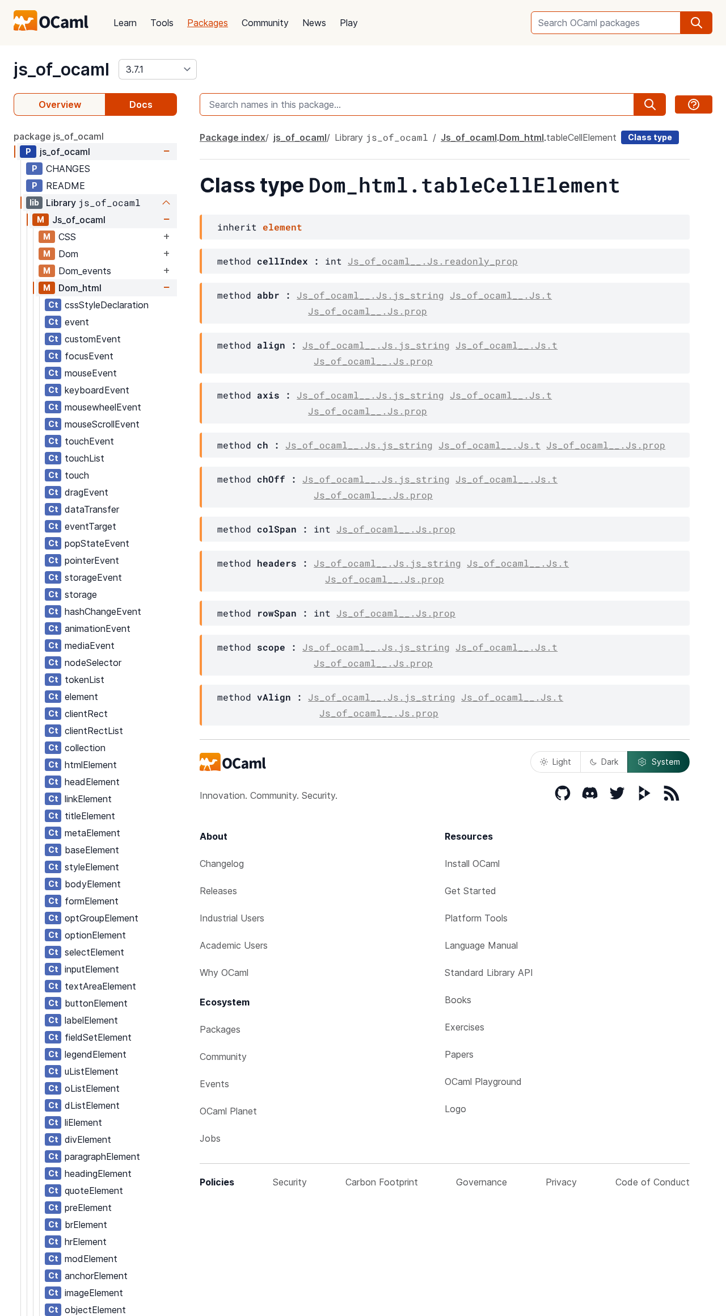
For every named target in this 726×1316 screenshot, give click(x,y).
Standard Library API (489, 972)
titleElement (90, 816)
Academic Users (234, 945)
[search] (696, 22)
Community (265, 22)
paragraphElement (102, 1156)
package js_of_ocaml (59, 136)
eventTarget (90, 526)
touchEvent (89, 441)
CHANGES (68, 168)
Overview (60, 104)
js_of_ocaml (61, 69)
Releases (218, 890)
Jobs (210, 1138)
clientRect (86, 713)
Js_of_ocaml (78, 219)
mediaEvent (90, 645)
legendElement (95, 1054)
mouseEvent (91, 373)
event (77, 322)
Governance (481, 1182)
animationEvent (97, 628)
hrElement (86, 1241)
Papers (459, 1054)
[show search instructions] (693, 104)
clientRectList (94, 730)
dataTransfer (92, 509)
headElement (92, 781)
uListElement (92, 1071)
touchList (84, 458)
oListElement (92, 1088)
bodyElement (93, 884)
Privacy (561, 1182)
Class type (650, 137)
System (666, 761)
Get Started (470, 890)
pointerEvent (92, 560)
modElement (91, 1258)
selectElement (94, 952)
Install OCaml (472, 863)
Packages (207, 22)
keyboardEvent (97, 390)
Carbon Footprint (381, 1182)
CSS (67, 236)
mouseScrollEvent (102, 424)
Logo (455, 1108)
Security (290, 1182)
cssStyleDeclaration (107, 305)
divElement (88, 1139)
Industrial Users (232, 918)
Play (349, 22)
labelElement (91, 1020)
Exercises (464, 1027)
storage (81, 594)
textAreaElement (100, 986)
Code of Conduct (652, 1182)
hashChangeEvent (103, 611)
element (81, 696)
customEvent (93, 339)
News (314, 22)
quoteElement (94, 1190)
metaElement (92, 833)
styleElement (92, 867)
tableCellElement (581, 137)
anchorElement (96, 1275)
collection (85, 747)
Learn (125, 22)
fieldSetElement (98, 1037)
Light (561, 761)
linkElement (88, 798)
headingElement (98, 1173)
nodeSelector (93, 662)
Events (214, 1083)
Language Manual (481, 945)
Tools (162, 22)
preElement (88, 1207)
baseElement (92, 850)
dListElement (92, 1105)
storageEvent (93, 577)
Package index (232, 137)
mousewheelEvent (103, 407)
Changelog (222, 863)
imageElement (94, 1292)
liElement (83, 1122)
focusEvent (89, 356)
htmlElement (91, 764)
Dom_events (84, 270)
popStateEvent (97, 543)
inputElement (92, 969)
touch (77, 475)
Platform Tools (476, 918)
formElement (92, 901)
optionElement (95, 935)
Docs (141, 104)
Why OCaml (224, 972)
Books (458, 999)
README (65, 185)
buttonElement (96, 1003)
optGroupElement (101, 918)
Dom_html (80, 288)
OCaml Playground (483, 1081)
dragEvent (86, 492)
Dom (68, 253)
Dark (609, 761)
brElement (86, 1224)
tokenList (84, 679)
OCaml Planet (228, 1111)
